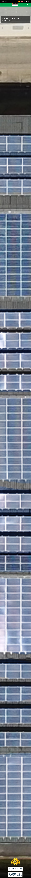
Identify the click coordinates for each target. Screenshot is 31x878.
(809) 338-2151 (5, 1)
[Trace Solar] (15, 4)
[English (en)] (22, 1)
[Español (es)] (19, 1)
